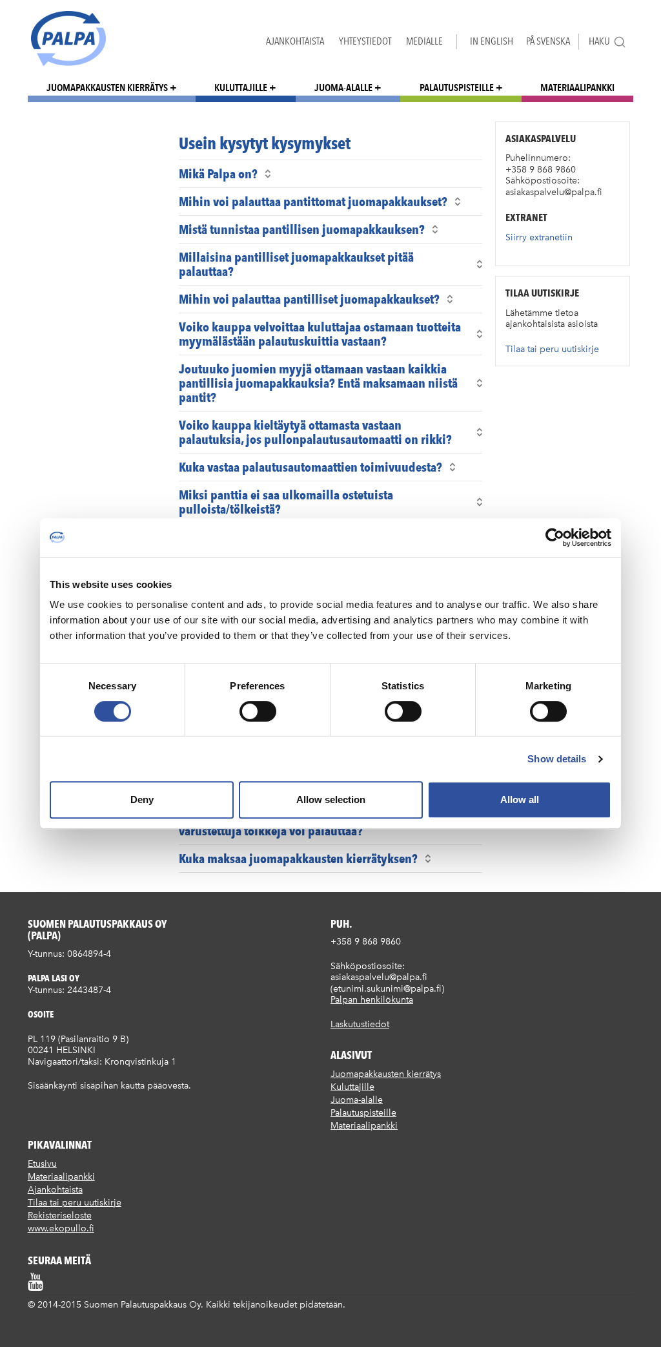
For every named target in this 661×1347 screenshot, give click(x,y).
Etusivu (42, 1163)
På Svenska (548, 41)
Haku (599, 41)
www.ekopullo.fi (61, 1228)
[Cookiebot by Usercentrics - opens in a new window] (554, 537)
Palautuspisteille (457, 87)
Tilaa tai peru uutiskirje (552, 349)
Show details (556, 758)
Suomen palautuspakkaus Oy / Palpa (68, 38)
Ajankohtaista (295, 41)
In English (491, 41)
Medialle (424, 41)
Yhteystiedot (365, 41)
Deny (142, 799)
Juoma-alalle (343, 87)
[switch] (257, 711)
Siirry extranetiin (539, 237)
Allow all (519, 799)
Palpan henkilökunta (371, 999)
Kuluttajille (240, 87)
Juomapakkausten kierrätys (107, 87)
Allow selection (330, 799)
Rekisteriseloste (60, 1215)
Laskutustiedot (359, 1024)
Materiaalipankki (577, 87)
